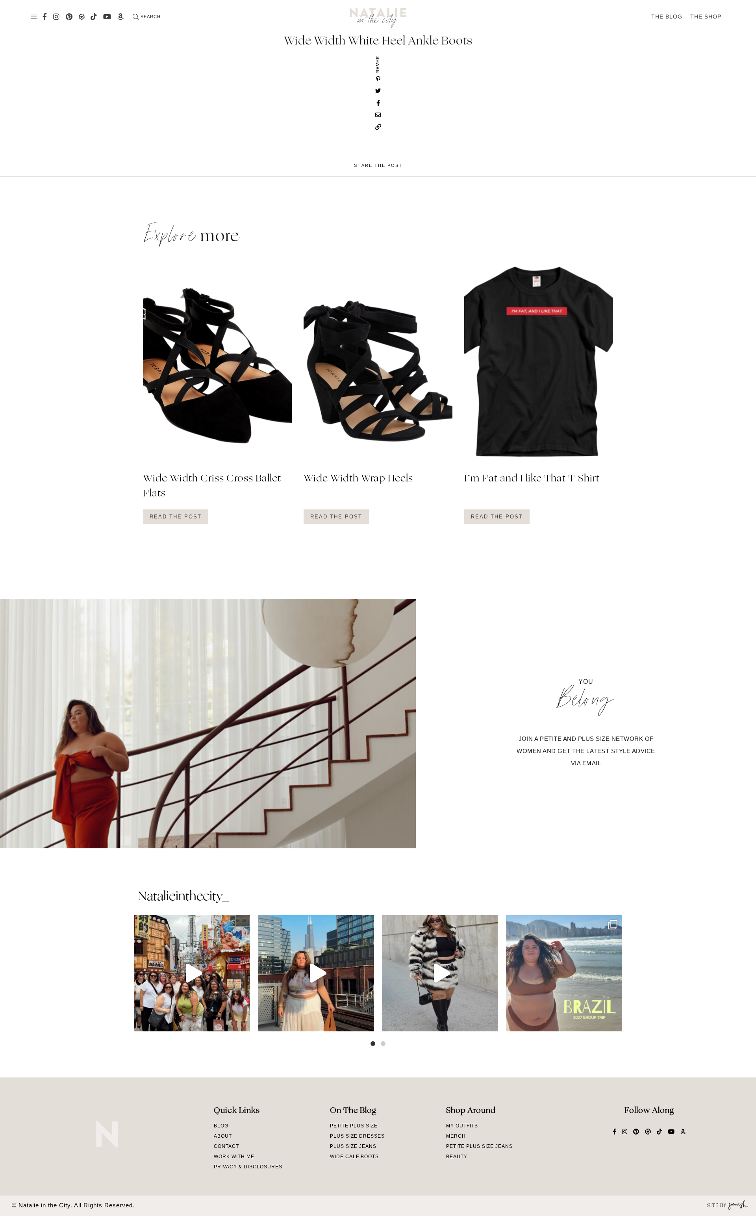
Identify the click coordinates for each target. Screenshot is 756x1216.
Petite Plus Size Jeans (479, 1146)
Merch (456, 1136)
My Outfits (462, 1126)
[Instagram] (242, 1021)
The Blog (666, 16)
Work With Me (234, 1156)
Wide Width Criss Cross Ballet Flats (212, 487)
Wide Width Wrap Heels (358, 479)
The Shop (705, 16)
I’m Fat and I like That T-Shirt (532, 479)
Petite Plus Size (354, 1126)
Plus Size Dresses (357, 1136)
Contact (226, 1146)
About (223, 1136)
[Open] (192, 973)
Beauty (456, 1156)
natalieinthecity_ (183, 897)
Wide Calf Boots (354, 1156)
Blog (221, 1126)
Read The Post (176, 517)
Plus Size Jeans (353, 1146)
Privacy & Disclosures (248, 1167)
